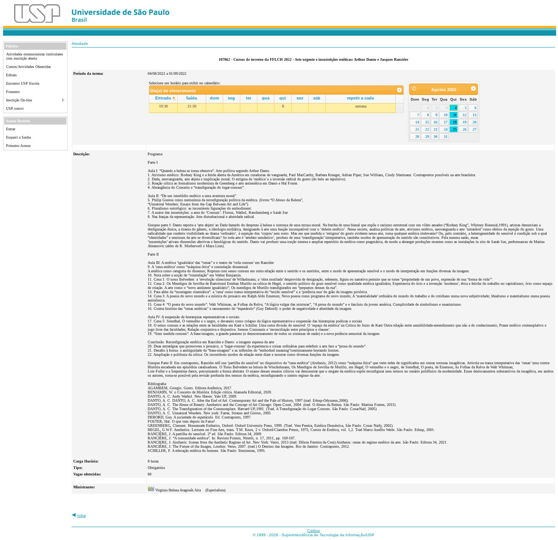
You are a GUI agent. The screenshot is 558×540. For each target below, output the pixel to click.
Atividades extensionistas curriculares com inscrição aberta (34, 56)
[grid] (272, 108)
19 (465, 122)
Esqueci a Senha (18, 137)
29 (427, 136)
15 (427, 122)
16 (435, 122)
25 (455, 129)
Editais (11, 75)
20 (474, 122)
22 (427, 129)
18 (455, 122)
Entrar (10, 129)
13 (474, 115)
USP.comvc (15, 108)
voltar (81, 515)
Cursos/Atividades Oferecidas (28, 67)
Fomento (13, 92)
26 (465, 129)
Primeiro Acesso (18, 146)
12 (465, 115)
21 (417, 129)
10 (446, 115)
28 (417, 136)
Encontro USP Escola (22, 83)
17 (446, 122)
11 (455, 115)
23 (435, 129)
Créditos (313, 531)
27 (474, 129)
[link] (400, 90)
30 (435, 136)
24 (446, 129)
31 (446, 136)
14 (417, 122)
